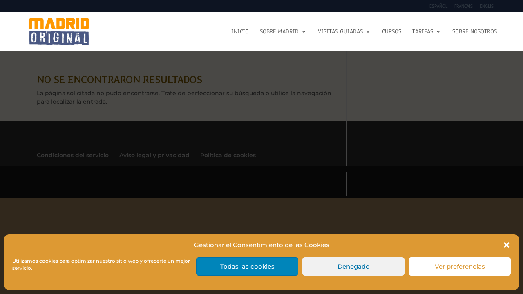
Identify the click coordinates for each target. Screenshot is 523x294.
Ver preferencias (460, 266)
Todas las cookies (247, 266)
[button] (507, 245)
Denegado (353, 266)
